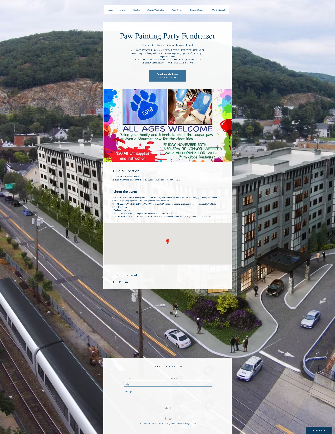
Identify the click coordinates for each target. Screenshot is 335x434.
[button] (122, 9)
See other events (167, 77)
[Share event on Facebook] (113, 282)
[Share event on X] (120, 282)
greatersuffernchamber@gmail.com (182, 423)
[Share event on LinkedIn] (126, 282)
